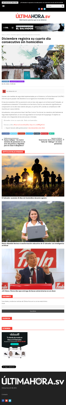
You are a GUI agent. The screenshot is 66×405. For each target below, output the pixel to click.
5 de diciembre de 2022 (36, 128)
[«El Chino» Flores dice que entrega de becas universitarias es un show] (33, 269)
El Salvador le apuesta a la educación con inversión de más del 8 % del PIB (32, 2)
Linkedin (29, 133)
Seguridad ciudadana (17, 81)
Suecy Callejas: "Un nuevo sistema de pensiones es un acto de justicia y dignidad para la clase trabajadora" (14, 142)
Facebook (6, 133)
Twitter (14, 133)
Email (3, 303)
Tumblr (37, 133)
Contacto (5, 394)
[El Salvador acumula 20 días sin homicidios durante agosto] (33, 176)
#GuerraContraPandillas (21, 125)
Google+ (22, 133)
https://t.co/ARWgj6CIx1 (37, 125)
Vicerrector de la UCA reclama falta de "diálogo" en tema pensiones (50, 141)
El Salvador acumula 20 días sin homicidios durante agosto (24, 198)
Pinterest (45, 133)
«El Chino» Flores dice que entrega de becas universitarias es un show (29, 291)
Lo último (8, 34)
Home (3, 34)
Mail (52, 133)
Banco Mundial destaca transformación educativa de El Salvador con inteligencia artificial (33, 244)
